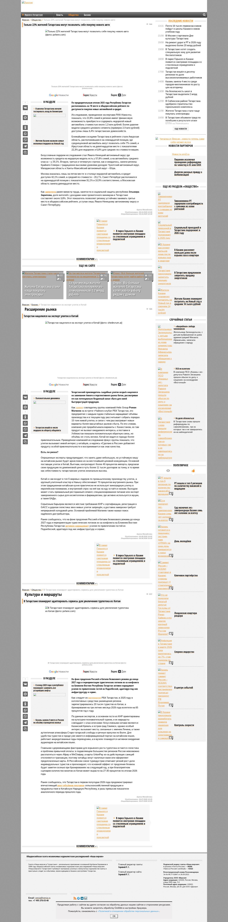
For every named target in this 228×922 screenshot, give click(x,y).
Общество (73, 15)
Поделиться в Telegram (25, 146)
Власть (59, 15)
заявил (79, 407)
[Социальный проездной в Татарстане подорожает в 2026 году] (165, 230)
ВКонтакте (82, 898)
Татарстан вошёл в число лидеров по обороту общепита (47, 429)
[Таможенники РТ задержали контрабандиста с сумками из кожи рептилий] (165, 205)
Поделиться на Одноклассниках (25, 127)
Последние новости (180, 21)
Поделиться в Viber (25, 139)
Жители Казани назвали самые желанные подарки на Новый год (48, 142)
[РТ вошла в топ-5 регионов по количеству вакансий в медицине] (165, 486)
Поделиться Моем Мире (25, 117)
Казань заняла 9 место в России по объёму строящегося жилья (48, 721)
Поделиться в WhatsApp (25, 133)
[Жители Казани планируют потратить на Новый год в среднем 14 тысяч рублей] (165, 301)
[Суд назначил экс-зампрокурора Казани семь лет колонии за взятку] (165, 510)
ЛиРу (85, 898)
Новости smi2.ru (180, 154)
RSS (74, 898)
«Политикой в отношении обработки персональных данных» (128, 911)
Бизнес (87, 15)
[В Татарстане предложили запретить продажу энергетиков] (165, 275)
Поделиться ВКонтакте (25, 107)
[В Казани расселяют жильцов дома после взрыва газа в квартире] (165, 252)
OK (114, 916)
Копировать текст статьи (25, 152)
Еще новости (181, 128)
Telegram (78, 898)
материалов (94, 697)
